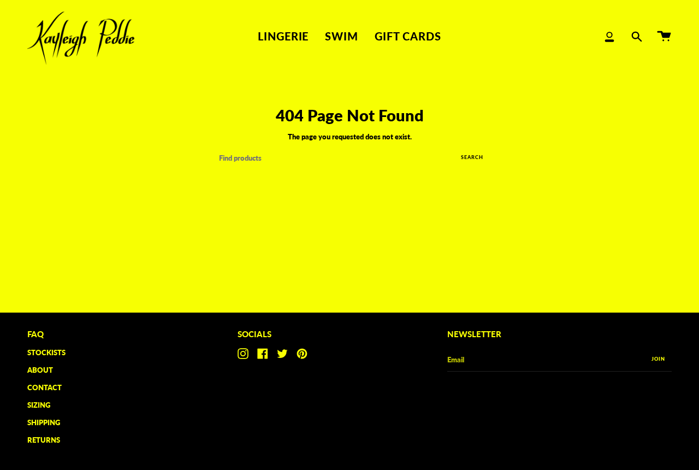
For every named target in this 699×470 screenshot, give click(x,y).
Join (658, 359)
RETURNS (43, 440)
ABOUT (40, 370)
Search (472, 157)
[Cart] (664, 36)
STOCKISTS (46, 352)
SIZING (38, 405)
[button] (283, 36)
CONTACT (44, 387)
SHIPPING (43, 422)
